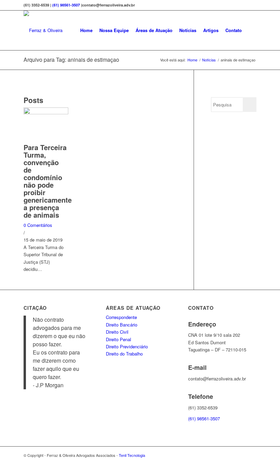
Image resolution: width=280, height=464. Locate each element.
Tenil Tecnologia (132, 455)
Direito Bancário (121, 324)
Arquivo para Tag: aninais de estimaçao (71, 59)
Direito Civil (117, 332)
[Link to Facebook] (231, 455)
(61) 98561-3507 (66, 5)
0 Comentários (38, 225)
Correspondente (121, 317)
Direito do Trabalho (124, 353)
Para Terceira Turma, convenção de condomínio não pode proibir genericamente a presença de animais (48, 181)
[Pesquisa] (250, 30)
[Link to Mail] (251, 455)
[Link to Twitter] (241, 455)
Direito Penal (118, 339)
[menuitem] (86, 30)
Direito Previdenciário (127, 346)
